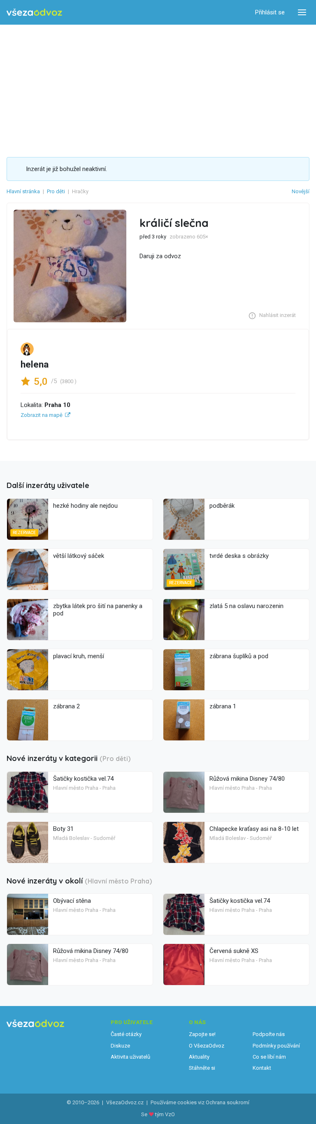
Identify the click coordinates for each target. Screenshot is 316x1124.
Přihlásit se (270, 12)
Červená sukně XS (233, 951)
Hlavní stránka (23, 191)
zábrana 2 (66, 706)
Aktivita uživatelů (130, 1057)
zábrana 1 (222, 706)
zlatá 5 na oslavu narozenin (246, 606)
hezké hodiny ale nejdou (85, 505)
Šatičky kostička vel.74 (83, 778)
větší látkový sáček (78, 556)
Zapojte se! (202, 1034)
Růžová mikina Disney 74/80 (247, 778)
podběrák (222, 505)
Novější (300, 191)
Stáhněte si (202, 1068)
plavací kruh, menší (78, 656)
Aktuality (199, 1057)
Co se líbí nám (269, 1057)
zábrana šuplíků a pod (238, 656)
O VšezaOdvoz (206, 1046)
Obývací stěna (72, 900)
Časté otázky (126, 1034)
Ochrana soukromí (227, 1102)
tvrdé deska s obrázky (239, 556)
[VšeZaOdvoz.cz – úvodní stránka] (34, 12)
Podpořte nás (269, 1034)
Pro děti (56, 191)
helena (35, 364)
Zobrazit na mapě (42, 415)
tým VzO (165, 1114)
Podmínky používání (276, 1046)
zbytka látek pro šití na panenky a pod (97, 609)
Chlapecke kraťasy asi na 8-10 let (254, 829)
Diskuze (120, 1046)
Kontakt (262, 1068)
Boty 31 (63, 829)
